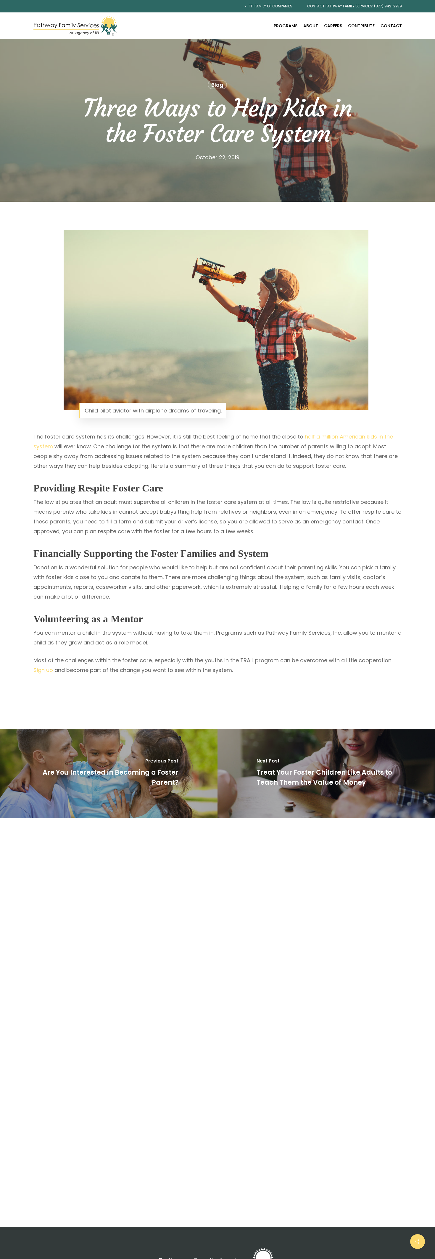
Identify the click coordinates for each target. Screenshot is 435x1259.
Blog (217, 84)
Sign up (43, 670)
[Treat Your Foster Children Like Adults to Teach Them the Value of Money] (326, 773)
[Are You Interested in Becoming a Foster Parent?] (109, 773)
